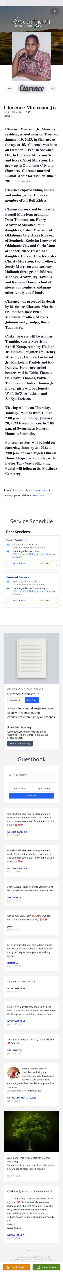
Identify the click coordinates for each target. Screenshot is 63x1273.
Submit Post (31, 795)
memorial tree (40, 490)
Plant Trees (44, 563)
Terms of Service (40, 1259)
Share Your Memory (20, 743)
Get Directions (19, 563)
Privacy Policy (23, 1259)
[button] (31, 1131)
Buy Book (32, 700)
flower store (38, 495)
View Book (15, 700)
